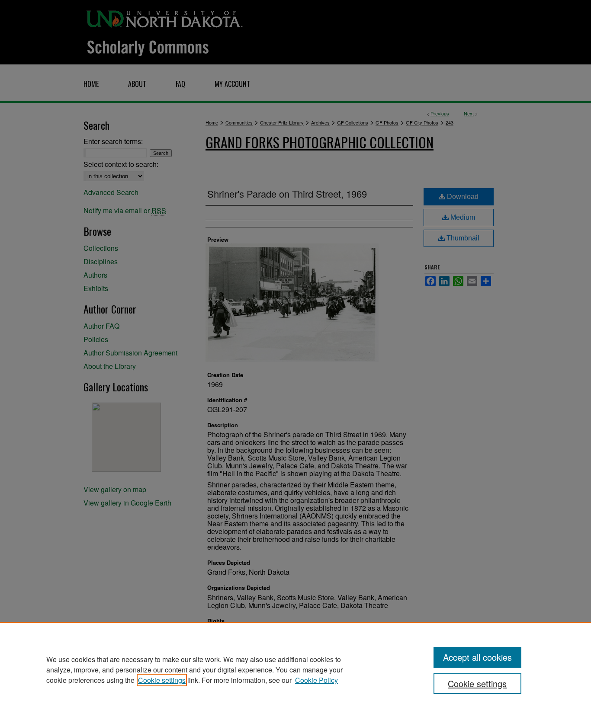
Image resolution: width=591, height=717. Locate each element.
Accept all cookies (477, 657)
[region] (295, 669)
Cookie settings (162, 680)
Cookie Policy (316, 680)
